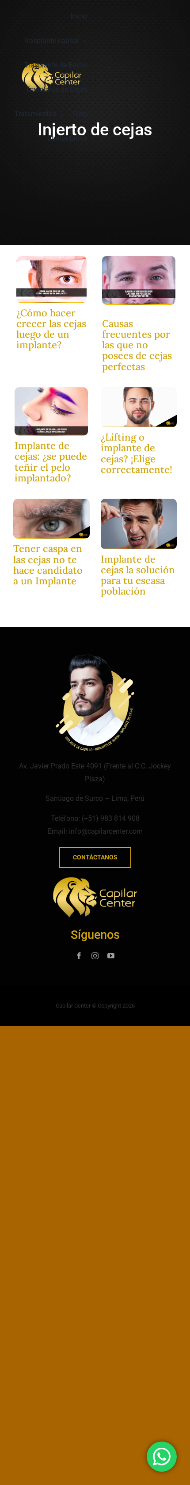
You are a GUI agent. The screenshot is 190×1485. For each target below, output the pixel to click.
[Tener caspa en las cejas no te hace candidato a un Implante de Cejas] (51, 502)
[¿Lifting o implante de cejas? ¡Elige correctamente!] (139, 390)
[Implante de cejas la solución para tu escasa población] (139, 502)
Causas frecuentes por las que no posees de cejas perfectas (137, 345)
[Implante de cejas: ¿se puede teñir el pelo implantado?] (51, 390)
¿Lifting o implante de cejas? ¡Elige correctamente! (136, 453)
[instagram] (95, 955)
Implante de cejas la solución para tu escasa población (138, 575)
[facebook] (79, 955)
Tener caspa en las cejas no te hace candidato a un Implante (48, 564)
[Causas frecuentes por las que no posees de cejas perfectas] (138, 259)
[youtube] (110, 955)
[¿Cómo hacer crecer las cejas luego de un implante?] (51, 259)
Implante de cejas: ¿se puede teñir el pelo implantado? (51, 461)
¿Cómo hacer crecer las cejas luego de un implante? (51, 329)
